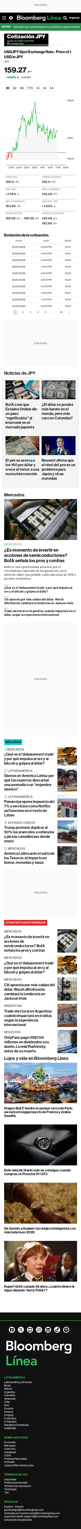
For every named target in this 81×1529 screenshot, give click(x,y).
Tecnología (10, 1489)
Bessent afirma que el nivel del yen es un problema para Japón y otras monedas (58, 469)
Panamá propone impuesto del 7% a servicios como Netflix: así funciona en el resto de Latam (29, 808)
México (8, 1388)
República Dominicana (16, 1424)
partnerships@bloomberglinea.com (24, 1509)
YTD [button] (30, 88)
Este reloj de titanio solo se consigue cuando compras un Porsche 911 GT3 (37, 1172)
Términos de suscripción (17, 1485)
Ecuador (9, 1408)
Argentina (9, 1392)
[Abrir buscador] (65, 17)
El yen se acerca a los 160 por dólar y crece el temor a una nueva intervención (22, 467)
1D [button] (7, 88)
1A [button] (37, 88)
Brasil (7, 1385)
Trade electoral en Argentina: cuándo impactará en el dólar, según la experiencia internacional (40, 613)
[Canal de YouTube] (30, 1330)
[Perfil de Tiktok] (57, 1330)
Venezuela (9, 1398)
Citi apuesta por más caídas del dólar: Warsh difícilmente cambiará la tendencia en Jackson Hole (39, 601)
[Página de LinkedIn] (48, 1330)
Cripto (7, 1455)
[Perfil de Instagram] (39, 1330)
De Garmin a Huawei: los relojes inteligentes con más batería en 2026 (40, 1230)
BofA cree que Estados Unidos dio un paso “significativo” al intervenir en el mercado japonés (21, 415)
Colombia (9, 1395)
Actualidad (10, 1452)
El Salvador (10, 1421)
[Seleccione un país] (11, 18)
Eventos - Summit (13, 1506)
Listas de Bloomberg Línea (19, 1465)
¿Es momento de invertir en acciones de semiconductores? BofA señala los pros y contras (35, 555)
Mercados (14, 495)
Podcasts (9, 1461)
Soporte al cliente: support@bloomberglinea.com (31, 1516)
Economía (9, 1442)
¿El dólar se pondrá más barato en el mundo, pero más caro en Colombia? (57, 411)
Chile (7, 1401)
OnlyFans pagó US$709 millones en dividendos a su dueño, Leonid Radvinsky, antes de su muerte (26, 1044)
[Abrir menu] (4, 17)
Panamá (8, 1411)
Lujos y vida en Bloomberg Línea (36, 1058)
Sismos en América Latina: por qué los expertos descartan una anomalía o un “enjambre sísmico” (29, 782)
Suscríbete (10, 1479)
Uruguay (9, 1414)
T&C (6, 1492)
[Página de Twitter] (21, 1330)
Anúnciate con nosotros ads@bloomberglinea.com (32, 1513)
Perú (6, 1405)
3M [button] (22, 88)
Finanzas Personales (15, 1458)
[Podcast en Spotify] (66, 1330)
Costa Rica (10, 1418)
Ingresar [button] (74, 17)
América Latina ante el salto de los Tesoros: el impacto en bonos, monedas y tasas (29, 858)
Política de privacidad (16, 1482)
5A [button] (51, 88)
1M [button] (14, 88)
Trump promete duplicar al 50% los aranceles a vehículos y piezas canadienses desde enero (29, 834)
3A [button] (44, 88)
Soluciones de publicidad (18, 1519)
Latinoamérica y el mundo (18, 1382)
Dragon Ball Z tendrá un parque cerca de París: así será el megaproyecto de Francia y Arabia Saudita (38, 1112)
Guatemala (10, 1428)
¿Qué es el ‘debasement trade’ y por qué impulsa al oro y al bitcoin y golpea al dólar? (38, 589)
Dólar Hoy (9, 1448)
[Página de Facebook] (12, 1330)
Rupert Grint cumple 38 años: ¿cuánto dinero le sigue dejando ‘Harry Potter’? (39, 1288)
